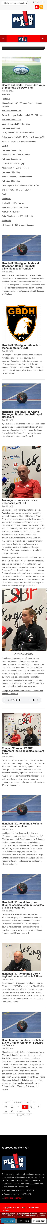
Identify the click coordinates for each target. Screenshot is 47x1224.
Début (7, 1102)
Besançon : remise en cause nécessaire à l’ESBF (19, 501)
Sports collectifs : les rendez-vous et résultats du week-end (23, 86)
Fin (29, 1111)
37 (34, 1102)
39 (12, 1107)
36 (28, 1102)
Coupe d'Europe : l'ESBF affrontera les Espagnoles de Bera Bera (23, 750)
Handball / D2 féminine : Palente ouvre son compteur (22, 825)
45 (12, 1111)
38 (6, 1107)
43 (38, 1107)
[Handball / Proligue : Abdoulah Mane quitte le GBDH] (21, 323)
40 (18, 1107)
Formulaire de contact (13, 1198)
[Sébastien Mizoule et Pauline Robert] (21, 729)
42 (31, 1107)
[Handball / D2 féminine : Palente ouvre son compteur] (21, 808)
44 (6, 1111)
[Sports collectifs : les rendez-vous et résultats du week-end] (21, 70)
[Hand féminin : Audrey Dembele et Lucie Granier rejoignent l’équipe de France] (21, 1025)
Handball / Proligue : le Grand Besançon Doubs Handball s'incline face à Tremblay (20, 265)
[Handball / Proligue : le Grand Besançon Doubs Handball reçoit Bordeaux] (21, 396)
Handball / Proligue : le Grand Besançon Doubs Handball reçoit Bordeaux (22, 414)
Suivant (20, 1111)
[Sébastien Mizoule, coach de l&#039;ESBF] (21, 472)
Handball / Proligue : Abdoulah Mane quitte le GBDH (21, 346)
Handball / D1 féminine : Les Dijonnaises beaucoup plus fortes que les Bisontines (23, 904)
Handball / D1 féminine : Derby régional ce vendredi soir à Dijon (22, 975)
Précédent (18, 1102)
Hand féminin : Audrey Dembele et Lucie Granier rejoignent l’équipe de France (23, 1042)
